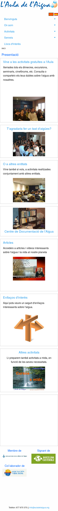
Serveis (8, 37)
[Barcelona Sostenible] (43, 458)
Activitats (9, 31)
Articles (8, 242)
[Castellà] (56, 14)
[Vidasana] (14, 472)
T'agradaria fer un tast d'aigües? (29, 128)
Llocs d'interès (12, 44)
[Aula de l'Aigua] (29, 4)
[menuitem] (29, 19)
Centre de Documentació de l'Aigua (29, 231)
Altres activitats (29, 352)
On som (8, 25)
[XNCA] (14, 456)
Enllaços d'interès (15, 297)
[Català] (51, 14)
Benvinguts (10, 19)
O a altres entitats (15, 164)
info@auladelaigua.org (39, 507)
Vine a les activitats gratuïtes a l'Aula (28, 61)
